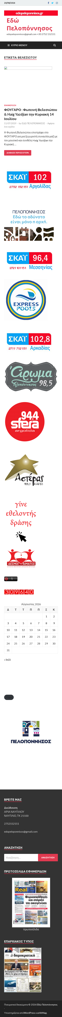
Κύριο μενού (19, 45)
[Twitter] (52, 2)
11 (15, 629)
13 (30, 629)
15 (46, 629)
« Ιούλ (7, 659)
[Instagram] (57, 2)
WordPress (30, 1012)
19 (23, 636)
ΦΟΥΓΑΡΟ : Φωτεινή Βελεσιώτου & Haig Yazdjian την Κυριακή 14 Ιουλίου (30, 114)
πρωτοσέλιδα (31, 929)
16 (53, 629)
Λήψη (9, 697)
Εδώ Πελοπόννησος (29, 24)
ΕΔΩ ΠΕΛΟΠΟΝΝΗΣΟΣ (33, 123)
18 (15, 636)
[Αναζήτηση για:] (31, 857)
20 (30, 636)
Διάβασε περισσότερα (18, 153)
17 (8, 636)
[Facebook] (48, 2)
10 (8, 629)
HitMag (43, 1012)
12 (23, 629)
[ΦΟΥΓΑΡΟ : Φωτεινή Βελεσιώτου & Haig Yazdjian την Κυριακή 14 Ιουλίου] (31, 85)
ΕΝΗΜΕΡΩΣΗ (10, 105)
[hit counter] (19, 593)
